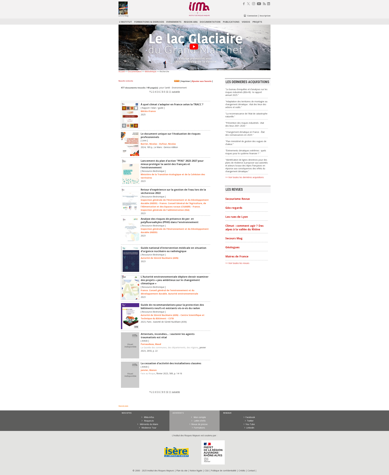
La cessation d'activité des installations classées (171, 363)
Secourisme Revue (237, 199)
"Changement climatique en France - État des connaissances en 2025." (245, 133)
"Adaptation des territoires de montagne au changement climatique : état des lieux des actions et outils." (246, 104)
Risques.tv (149, 420)
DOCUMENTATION (210, 21)
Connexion (252, 15)
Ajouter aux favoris (202, 81)
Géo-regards (233, 208)
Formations (199, 427)
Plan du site (182, 470)
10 (167, 91)
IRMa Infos (148, 417)
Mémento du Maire (148, 424)
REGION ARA (191, 21)
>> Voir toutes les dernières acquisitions (244, 177)
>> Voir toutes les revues (237, 263)
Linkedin (250, 427)
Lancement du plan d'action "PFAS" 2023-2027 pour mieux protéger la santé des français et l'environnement (172, 164)
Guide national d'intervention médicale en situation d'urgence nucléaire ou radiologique (173, 249)
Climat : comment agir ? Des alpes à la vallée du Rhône (244, 227)
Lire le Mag (123, 15)
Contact (251, 470)
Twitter (250, 420)
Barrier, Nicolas (149, 143)
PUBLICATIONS (231, 21)
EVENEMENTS (173, 21)
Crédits (242, 470)
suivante (176, 91)
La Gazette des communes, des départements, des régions (169, 347)
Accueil (122, 71)
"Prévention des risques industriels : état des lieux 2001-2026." (244, 124)
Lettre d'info (199, 420)
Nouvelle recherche (126, 81)
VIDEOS (246, 21)
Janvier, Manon (149, 370)
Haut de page (123, 406)
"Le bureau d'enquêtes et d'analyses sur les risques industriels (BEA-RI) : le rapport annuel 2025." (246, 92)
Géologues (232, 247)
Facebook (250, 417)
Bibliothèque (150, 71)
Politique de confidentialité (223, 470)
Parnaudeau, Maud (151, 344)
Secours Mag (234, 238)
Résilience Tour (148, 427)
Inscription (265, 15)
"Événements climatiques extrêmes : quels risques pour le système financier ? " (245, 152)
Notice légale (196, 470)
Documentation (135, 71)
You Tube (250, 424)
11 (170, 91)
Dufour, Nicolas (167, 143)
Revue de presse (199, 424)
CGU (207, 470)
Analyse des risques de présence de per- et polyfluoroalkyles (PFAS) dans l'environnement (169, 220)
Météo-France (148, 111)
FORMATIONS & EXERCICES (149, 21)
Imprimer (185, 81)
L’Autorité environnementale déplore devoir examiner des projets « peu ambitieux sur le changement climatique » (174, 280)
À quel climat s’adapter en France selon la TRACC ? (172, 104)
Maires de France (236, 256)
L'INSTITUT (125, 21)
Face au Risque (148, 373)
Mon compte (199, 417)
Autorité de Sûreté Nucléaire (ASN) (159, 257)
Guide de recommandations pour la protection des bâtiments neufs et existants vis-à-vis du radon (172, 306)
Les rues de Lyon (236, 217)
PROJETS (257, 21)
